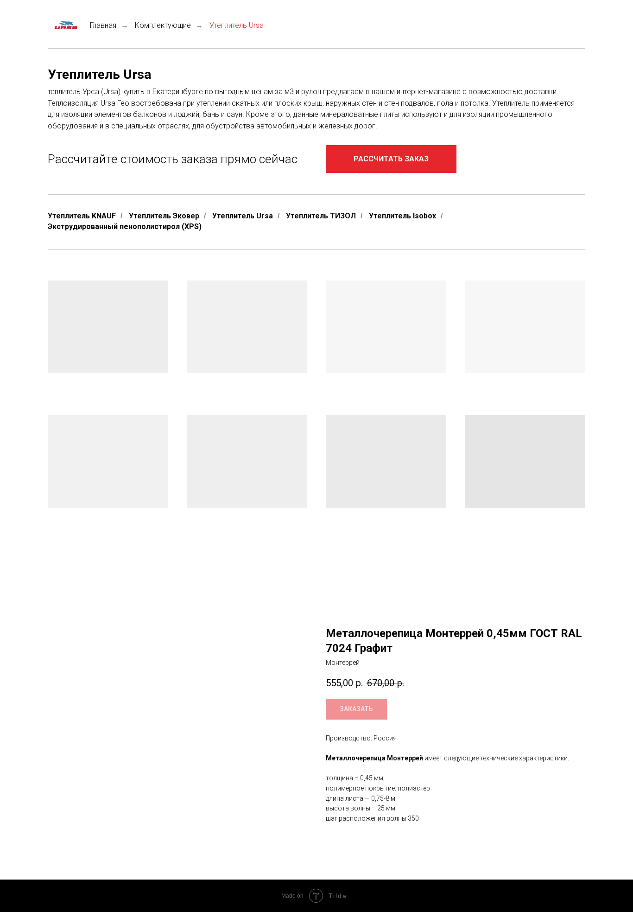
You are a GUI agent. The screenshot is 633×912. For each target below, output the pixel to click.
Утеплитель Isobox (402, 215)
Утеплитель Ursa (242, 215)
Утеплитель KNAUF (82, 215)
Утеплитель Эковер (164, 215)
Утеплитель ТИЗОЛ (321, 215)
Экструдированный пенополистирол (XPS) (125, 226)
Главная (103, 25)
